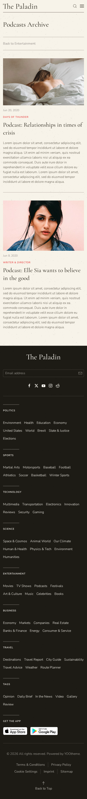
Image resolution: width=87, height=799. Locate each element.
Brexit (41, 430)
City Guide (53, 659)
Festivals (56, 586)
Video (59, 696)
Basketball (38, 475)
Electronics (53, 504)
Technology (12, 492)
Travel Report (33, 659)
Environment (63, 549)
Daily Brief (24, 696)
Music (29, 594)
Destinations (12, 659)
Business (9, 610)
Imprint (49, 771)
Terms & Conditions (30, 764)
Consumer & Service (56, 631)
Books (59, 594)
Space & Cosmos (15, 541)
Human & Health (15, 549)
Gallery (72, 696)
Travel (8, 647)
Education (44, 423)
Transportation (32, 504)
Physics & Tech (40, 549)
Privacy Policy (61, 764)
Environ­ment (12, 423)
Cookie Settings (25, 771)
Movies (8, 586)
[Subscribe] (80, 373)
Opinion (8, 696)
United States (12, 430)
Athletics (9, 475)
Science (8, 529)
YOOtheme (72, 754)
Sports (8, 455)
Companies (42, 623)
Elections (9, 438)
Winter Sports (59, 475)
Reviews (9, 512)
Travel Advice (12, 667)
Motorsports (31, 467)
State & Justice (59, 430)
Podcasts (40, 586)
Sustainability (74, 659)
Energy (34, 631)
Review (8, 704)
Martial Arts (11, 467)
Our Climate (62, 541)
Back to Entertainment (19, 43)
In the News (43, 696)
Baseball (49, 467)
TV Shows (23, 586)
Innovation (71, 504)
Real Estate (61, 623)
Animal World (40, 541)
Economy (60, 423)
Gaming (38, 512)
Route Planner (50, 667)
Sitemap (66, 771)
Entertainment (14, 573)
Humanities (11, 557)
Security (24, 512)
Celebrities (43, 594)
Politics (9, 410)
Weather (31, 667)
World (29, 430)
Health (29, 423)
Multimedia (11, 504)
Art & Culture (12, 594)
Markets (25, 623)
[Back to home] (20, 6)
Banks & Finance (15, 631)
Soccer (23, 475)
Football (65, 467)
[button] (75, 6)
